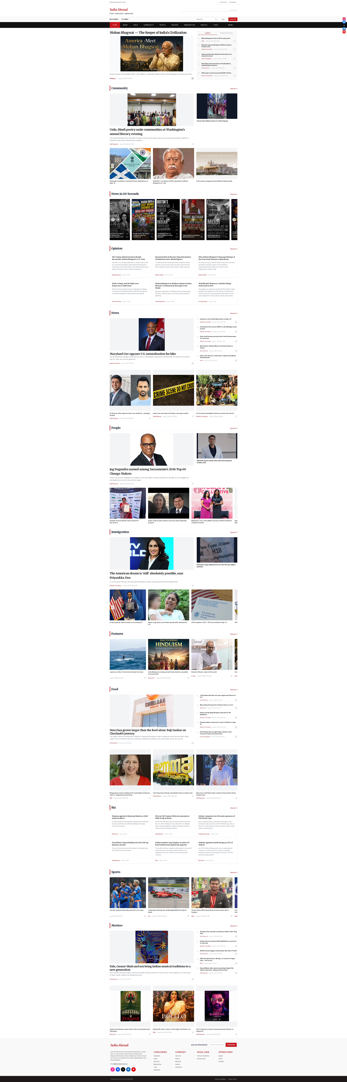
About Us (178, 1056)
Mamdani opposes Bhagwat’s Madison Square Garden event (217, 45)
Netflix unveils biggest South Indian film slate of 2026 (218, 951)
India (135, 25)
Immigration (189, 25)
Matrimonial (157, 1064)
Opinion (174, 25)
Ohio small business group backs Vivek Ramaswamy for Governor (218, 337)
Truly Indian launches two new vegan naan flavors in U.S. (218, 696)
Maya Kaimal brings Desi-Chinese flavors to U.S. (216, 705)
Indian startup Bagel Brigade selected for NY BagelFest (215, 713)
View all (233, 89)
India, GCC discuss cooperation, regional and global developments (218, 356)
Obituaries (157, 1070)
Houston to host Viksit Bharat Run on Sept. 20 (215, 319)
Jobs (155, 1067)
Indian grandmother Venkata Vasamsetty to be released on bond (217, 55)
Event (155, 1058)
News (125, 25)
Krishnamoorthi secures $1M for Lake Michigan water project (218, 328)
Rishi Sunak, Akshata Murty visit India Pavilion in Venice (216, 347)
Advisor (177, 1064)
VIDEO (126, 19)
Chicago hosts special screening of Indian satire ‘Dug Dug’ (218, 932)
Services (224, 2)
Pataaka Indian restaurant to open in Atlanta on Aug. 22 (218, 723)
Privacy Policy (201, 1058)
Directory (157, 1061)
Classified (157, 1056)
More (230, 25)
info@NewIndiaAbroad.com (119, 1064)
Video (220, 1058)
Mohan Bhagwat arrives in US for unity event (216, 38)
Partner (177, 1058)
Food (216, 25)
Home (115, 25)
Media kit (178, 1061)
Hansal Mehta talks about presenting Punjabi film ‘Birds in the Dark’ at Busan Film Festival (217, 969)
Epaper (221, 1056)
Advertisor (178, 1067)
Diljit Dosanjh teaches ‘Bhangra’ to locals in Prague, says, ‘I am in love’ (217, 959)
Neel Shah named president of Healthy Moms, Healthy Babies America (216, 64)
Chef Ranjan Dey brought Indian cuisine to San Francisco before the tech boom (216, 733)
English (233, 2)
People (163, 25)
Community (149, 25)
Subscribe (233, 19)
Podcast (221, 1061)
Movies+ (204, 25)
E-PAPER (115, 19)
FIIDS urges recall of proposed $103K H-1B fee (216, 73)
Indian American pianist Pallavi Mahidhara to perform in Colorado (218, 942)
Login (223, 19)
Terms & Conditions (203, 1056)
